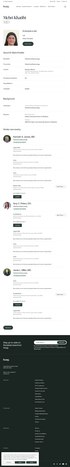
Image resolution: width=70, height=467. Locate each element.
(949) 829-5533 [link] (17, 151)
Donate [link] (58, 1)
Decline (20, 462)
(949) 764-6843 (28, 38)
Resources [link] (42, 6)
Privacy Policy (60, 347)
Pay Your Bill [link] (52, 1)
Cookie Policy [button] (30, 457)
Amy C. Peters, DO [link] (22, 203)
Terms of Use (37, 349)
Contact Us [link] (64, 1)
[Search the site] (65, 6)
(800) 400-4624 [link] (7, 368)
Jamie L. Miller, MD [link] (22, 270)
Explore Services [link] (26, 6)
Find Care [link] (18, 6)
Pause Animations (9, 1)
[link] (6, 6)
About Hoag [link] (51, 6)
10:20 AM (17, 304)
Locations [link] (36, 6)
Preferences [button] (25, 459)
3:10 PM (17, 197)
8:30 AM (17, 225)
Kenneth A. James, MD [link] (24, 137)
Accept (31, 462)
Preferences (8, 462)
